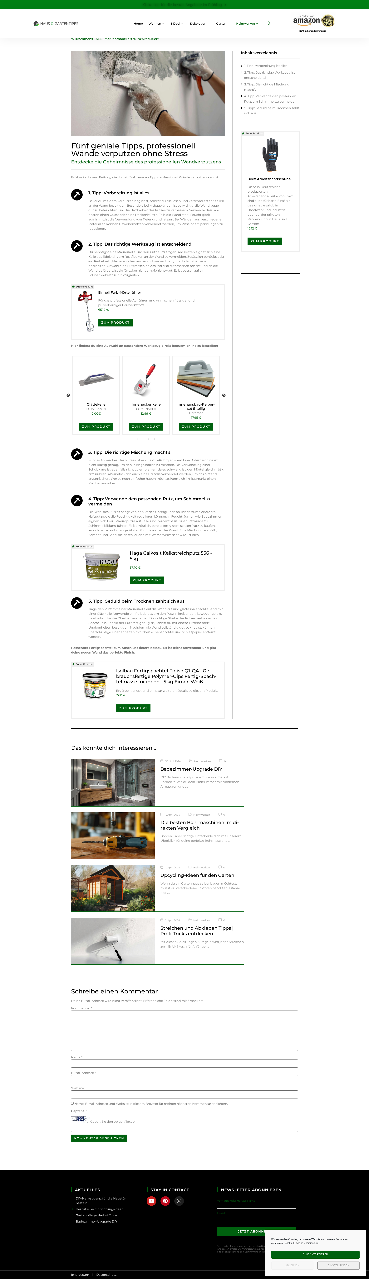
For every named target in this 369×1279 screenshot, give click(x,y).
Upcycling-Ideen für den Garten (197, 875)
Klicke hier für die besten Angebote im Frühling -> (184, 5)
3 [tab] (149, 439)
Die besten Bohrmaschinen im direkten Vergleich (199, 825)
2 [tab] (143, 439)
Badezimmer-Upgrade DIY (191, 769)
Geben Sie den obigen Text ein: (114, 1121)
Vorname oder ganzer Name (236, 1200)
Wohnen (155, 23)
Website (77, 1088)
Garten (221, 23)
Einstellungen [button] (338, 1265)
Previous (68, 395)
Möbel (175, 23)
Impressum (312, 1243)
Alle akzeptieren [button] (315, 1254)
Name (76, 1057)
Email (221, 1213)
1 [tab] (137, 439)
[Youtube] (151, 1201)
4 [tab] (155, 439)
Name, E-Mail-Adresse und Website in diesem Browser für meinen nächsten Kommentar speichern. (151, 1103)
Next (224, 395)
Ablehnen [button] (292, 1265)
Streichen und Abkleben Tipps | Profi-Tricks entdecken (197, 930)
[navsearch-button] (269, 24)
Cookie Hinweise (294, 1243)
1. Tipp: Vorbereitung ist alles (265, 66)
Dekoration (198, 23)
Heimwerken (245, 23)
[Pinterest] (165, 1201)
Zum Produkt (115, 322)
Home (138, 23)
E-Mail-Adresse (83, 1072)
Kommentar (81, 1008)
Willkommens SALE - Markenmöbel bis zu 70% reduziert (115, 39)
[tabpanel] (96, 395)
